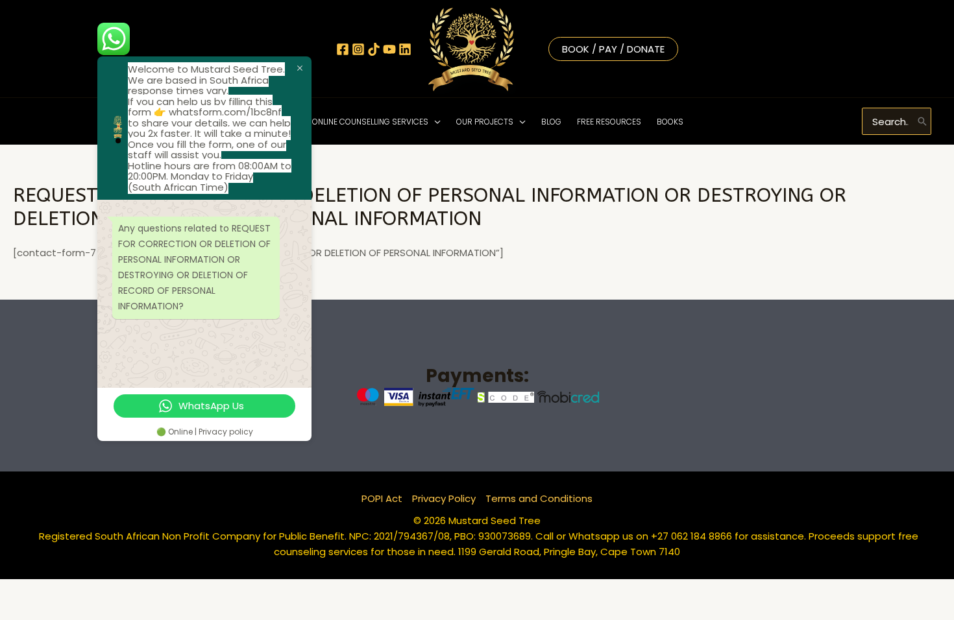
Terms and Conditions (539, 498)
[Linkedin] (405, 49)
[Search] (922, 121)
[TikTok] (374, 49)
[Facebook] (343, 49)
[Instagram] (358, 49)
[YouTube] (389, 49)
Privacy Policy (444, 498)
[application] (434, 121)
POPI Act (381, 498)
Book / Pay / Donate (613, 49)
